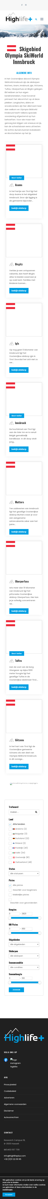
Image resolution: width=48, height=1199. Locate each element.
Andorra (21, 828)
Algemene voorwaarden (15, 1104)
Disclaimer (9, 1110)
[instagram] (26, 5)
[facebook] (21, 5)
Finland (20, 843)
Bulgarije (21, 833)
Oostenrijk (22, 857)
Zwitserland (23, 862)
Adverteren (9, 1097)
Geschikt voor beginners (25, 889)
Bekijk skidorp (18, 208)
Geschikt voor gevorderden (23, 902)
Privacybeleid (10, 1084)
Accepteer (9, 1195)
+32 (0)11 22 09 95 (12, 1159)
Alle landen (19, 824)
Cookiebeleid (10, 1091)
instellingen (7, 1189)
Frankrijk (21, 847)
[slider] (9, 918)
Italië (20, 852)
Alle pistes (18, 885)
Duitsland (22, 838)
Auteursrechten (11, 1117)
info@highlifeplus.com (15, 1155)
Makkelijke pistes (21, 894)
